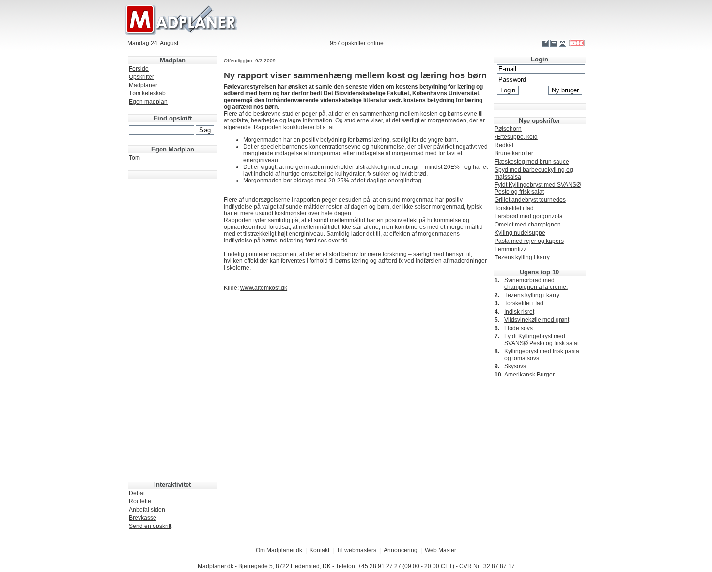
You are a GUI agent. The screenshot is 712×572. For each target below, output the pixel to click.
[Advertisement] (172, 325)
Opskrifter (141, 77)
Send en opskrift (150, 526)
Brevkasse (142, 517)
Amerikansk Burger (529, 374)
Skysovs (515, 366)
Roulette (140, 501)
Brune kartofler (514, 153)
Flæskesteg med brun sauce (532, 161)
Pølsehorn (508, 128)
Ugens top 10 (539, 272)
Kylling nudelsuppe (520, 232)
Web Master (440, 550)
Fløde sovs (518, 328)
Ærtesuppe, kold (516, 137)
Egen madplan (148, 101)
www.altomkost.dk (263, 288)
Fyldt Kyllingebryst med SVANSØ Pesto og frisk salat (538, 188)
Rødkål (504, 145)
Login (539, 59)
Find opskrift (173, 118)
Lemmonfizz (510, 249)
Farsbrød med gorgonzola (529, 216)
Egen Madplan (172, 149)
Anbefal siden (147, 509)
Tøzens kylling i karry (522, 257)
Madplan (173, 60)
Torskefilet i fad (514, 208)
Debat (137, 493)
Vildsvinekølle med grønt (536, 319)
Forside (139, 68)
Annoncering (401, 550)
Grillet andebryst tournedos (530, 199)
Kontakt (319, 550)
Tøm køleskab (147, 93)
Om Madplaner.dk (279, 550)
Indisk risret (519, 311)
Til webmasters (356, 550)
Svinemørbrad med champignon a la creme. (536, 283)
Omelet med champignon (528, 224)
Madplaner (143, 85)
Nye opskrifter (539, 120)
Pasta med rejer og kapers (529, 241)
